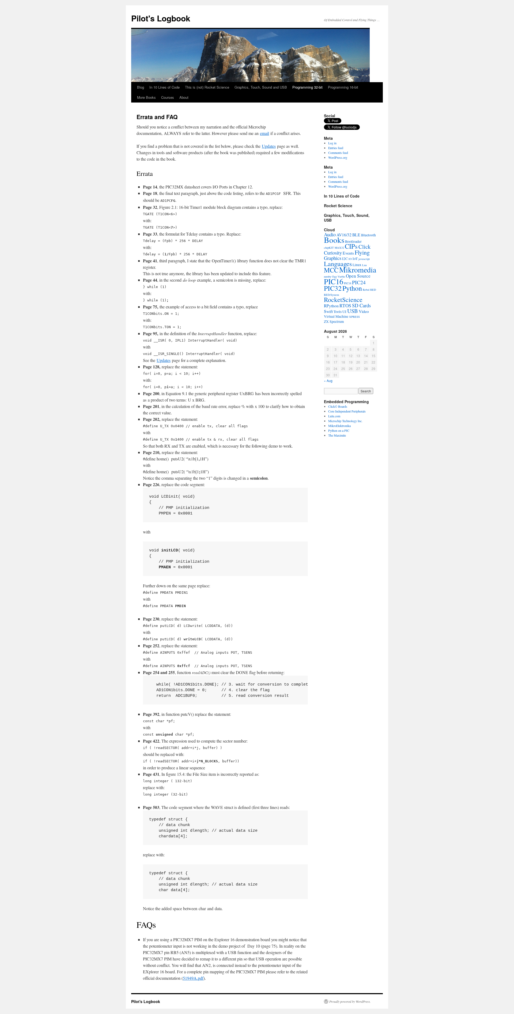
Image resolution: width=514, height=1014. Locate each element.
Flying (362, 252)
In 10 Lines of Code (164, 87)
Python (352, 288)
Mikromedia (357, 270)
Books (334, 239)
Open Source (358, 276)
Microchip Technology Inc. (345, 421)
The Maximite (337, 435)
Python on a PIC (338, 430)
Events (348, 253)
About (183, 97)
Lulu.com (334, 416)
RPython (331, 305)
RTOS (345, 305)
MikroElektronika (339, 425)
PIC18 (347, 283)
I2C (345, 258)
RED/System (331, 295)
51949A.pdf (193, 978)
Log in (332, 143)
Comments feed (338, 152)
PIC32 (333, 288)
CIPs (351, 246)
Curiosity (333, 252)
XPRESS (354, 317)
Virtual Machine (336, 316)
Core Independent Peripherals (347, 411)
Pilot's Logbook (160, 18)
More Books (146, 97)
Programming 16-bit (343, 87)
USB (352, 311)
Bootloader (353, 241)
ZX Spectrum (334, 321)
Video (364, 311)
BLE (356, 234)
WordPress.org (337, 157)
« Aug (328, 380)
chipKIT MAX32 (334, 247)
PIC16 (333, 281)
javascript (364, 259)
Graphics (332, 258)
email (264, 133)
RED (373, 290)
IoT (355, 258)
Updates (269, 146)
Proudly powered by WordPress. (350, 1001)
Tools (338, 311)
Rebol (366, 290)
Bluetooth (368, 235)
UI (344, 311)
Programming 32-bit (307, 87)
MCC (331, 270)
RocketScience (343, 299)
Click (364, 246)
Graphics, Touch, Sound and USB (261, 87)
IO (350, 259)
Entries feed (335, 148)
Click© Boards (337, 406)
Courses (167, 97)
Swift (328, 311)
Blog (140, 87)
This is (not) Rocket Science (207, 87)
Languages (338, 263)
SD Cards (361, 305)
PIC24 (359, 282)
